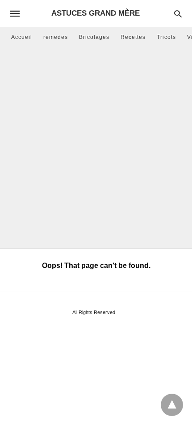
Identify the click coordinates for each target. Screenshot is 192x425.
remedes (55, 37)
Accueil (21, 37)
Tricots (166, 37)
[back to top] (172, 405)
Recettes (133, 37)
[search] (178, 13)
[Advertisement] (96, 147)
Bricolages (94, 37)
